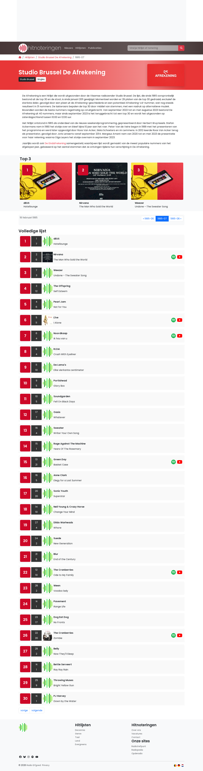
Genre (78, 733)
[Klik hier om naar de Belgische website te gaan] (175, 765)
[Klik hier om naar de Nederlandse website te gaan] (182, 765)
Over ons (136, 730)
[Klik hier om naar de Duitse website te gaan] (179, 765)
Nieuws (68, 48)
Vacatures (137, 733)
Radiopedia (137, 749)
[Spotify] (173, 258)
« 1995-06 (148, 218)
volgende (37, 710)
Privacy (45, 765)
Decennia (80, 730)
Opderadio (137, 753)
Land (77, 740)
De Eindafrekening (55, 143)
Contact (136, 737)
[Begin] (20, 57)
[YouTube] (179, 258)
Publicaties (95, 48)
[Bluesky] (24, 757)
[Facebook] (20, 757)
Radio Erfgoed (34, 765)
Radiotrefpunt (139, 746)
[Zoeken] (181, 48)
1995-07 (162, 218)
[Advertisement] (101, 21)
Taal (77, 737)
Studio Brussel (27, 79)
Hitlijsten (80, 48)
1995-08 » (175, 218)
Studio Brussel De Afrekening (54, 57)
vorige (24, 710)
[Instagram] (28, 757)
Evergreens (80, 744)
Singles (41, 79)
